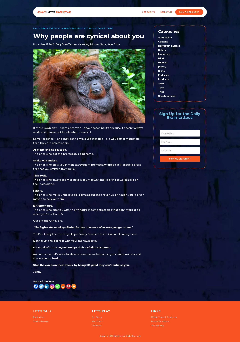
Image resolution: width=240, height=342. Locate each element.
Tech (161, 87)
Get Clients (148, 12)
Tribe (109, 28)
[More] (73, 286)
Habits (162, 50)
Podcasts (163, 75)
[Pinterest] (68, 286)
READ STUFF (166, 12)
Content (163, 41)
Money (162, 66)
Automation (165, 37)
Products (163, 79)
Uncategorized (166, 96)
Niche (93, 28)
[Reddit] (63, 286)
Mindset (82, 28)
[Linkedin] (46, 286)
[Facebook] (35, 286)
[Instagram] (52, 286)
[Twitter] (41, 286)
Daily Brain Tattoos (46, 28)
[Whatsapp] (57, 286)
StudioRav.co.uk (133, 336)
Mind (161, 58)
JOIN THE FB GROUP (189, 12)
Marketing (68, 28)
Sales (101, 28)
